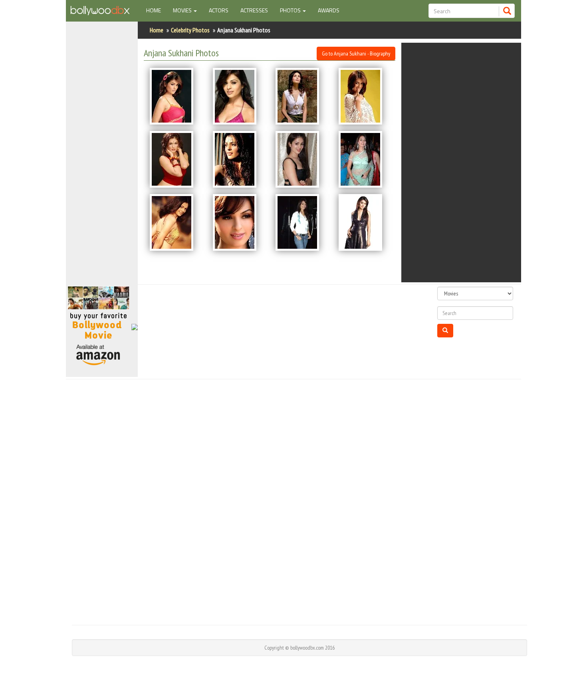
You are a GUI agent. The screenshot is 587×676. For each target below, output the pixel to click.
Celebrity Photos (190, 30)
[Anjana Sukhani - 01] (175, 96)
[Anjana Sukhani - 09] (175, 222)
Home (156, 10)
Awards (328, 10)
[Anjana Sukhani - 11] (301, 222)
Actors (218, 10)
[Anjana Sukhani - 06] (238, 159)
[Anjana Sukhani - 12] (364, 222)
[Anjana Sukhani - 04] (364, 96)
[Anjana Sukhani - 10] (238, 222)
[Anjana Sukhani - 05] (175, 159)
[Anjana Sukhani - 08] (364, 159)
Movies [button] (183, 10)
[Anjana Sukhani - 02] (238, 96)
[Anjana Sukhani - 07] (301, 159)
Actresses (254, 10)
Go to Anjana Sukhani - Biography (356, 53)
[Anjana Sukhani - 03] (301, 96)
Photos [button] (291, 10)
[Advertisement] (102, 157)
